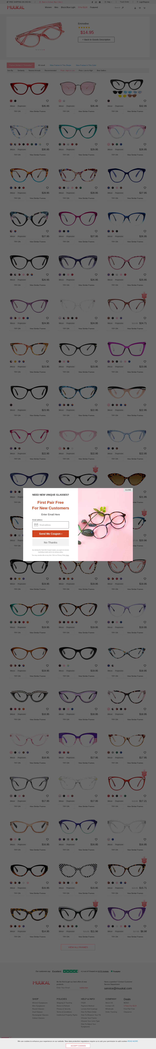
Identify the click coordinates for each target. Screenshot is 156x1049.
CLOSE (128, 490)
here (67, 555)
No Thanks (50, 542)
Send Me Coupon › (50, 533)
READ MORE (133, 1041)
